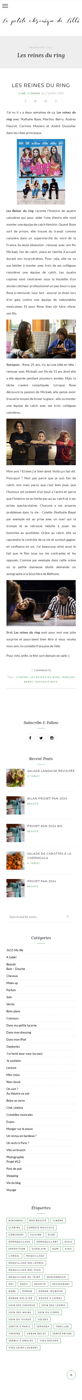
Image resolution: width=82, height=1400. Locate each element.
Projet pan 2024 (41, 881)
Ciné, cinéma (29, 93)
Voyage (11, 1190)
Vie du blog (13, 1183)
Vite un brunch (15, 1150)
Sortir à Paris (19, 1326)
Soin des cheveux (22, 1305)
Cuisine (36, 1234)
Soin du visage (20, 1319)
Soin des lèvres (54, 1305)
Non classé (13, 1082)
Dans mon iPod (16, 1039)
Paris (24, 1284)
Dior (51, 1234)
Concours (12, 1018)
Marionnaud (56, 1277)
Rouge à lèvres (50, 1298)
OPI (11, 1284)
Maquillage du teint (25, 1277)
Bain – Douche (15, 969)
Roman (27, 1291)
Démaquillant (47, 1241)
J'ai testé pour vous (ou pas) (24, 1053)
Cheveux (12, 976)
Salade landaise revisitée (51, 771)
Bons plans (13, 1011)
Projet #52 (13, 1161)
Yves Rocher (49, 1340)
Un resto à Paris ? (17, 1143)
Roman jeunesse (51, 1291)
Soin (9, 997)
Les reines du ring (41, 85)
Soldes (43, 1319)
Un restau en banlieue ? (21, 1136)
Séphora (43, 1326)
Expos (10, 1122)
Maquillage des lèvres (26, 1263)
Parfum (11, 990)
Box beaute (37, 1220)
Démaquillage (19, 1241)
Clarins (14, 1227)
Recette (40, 1284)
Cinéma (22, 677)
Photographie (15, 1157)
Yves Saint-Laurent (23, 1347)
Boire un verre (15, 1100)
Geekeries (13, 1046)
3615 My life (14, 950)
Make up (12, 983)
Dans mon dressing (18, 1032)
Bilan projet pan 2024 (47, 798)
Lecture (11, 1068)
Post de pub (14, 1169)
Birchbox (16, 1220)
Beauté (33, 803)
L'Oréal (14, 1256)
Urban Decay (36, 1333)
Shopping (12, 1176)
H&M (55, 1249)
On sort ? (12, 1089)
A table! (33, 776)
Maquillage (35, 1256)
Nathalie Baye (46, 681)
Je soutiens (13, 1060)
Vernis (10, 1004)
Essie (68, 1241)
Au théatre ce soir (18, 1093)
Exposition (17, 1249)
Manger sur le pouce (19, 1129)
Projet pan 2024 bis (44, 826)
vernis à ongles (21, 1340)
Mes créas (13, 1075)
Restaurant (61, 1284)
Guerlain (39, 1249)
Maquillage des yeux (25, 1270)
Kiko (68, 1249)
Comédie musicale (40, 1227)
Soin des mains (20, 1312)
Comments (41, 670)
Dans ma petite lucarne (21, 1025)
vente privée (62, 1333)
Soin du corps (49, 1312)
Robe (12, 1291)
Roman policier (21, 1298)
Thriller (62, 1326)
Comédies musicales (19, 1114)
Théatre (14, 1333)
